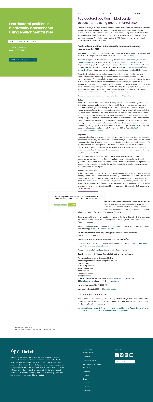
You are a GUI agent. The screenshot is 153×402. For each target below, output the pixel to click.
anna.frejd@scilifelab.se (47, 329)
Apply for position (110, 289)
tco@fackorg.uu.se (87, 281)
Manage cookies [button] (60, 205)
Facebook (19, 42)
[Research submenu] (90, 356)
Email (40, 42)
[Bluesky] (122, 355)
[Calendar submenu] (90, 371)
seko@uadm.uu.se (123, 278)
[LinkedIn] (117, 355)
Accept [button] (72, 205)
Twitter (26, 42)
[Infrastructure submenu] (93, 352)
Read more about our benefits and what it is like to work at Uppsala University (107, 96)
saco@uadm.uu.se (114, 281)
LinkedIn (33, 42)
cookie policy (94, 199)
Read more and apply (19, 60)
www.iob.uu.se (128, 56)
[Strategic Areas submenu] (95, 360)
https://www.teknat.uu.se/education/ (105, 229)
